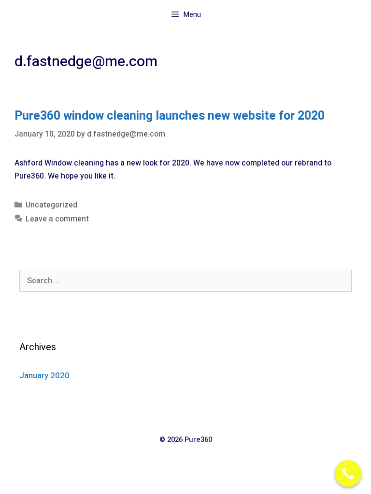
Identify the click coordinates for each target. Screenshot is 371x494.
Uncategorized (51, 205)
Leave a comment (57, 219)
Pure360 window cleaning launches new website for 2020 (169, 116)
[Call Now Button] (348, 473)
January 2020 (44, 376)
